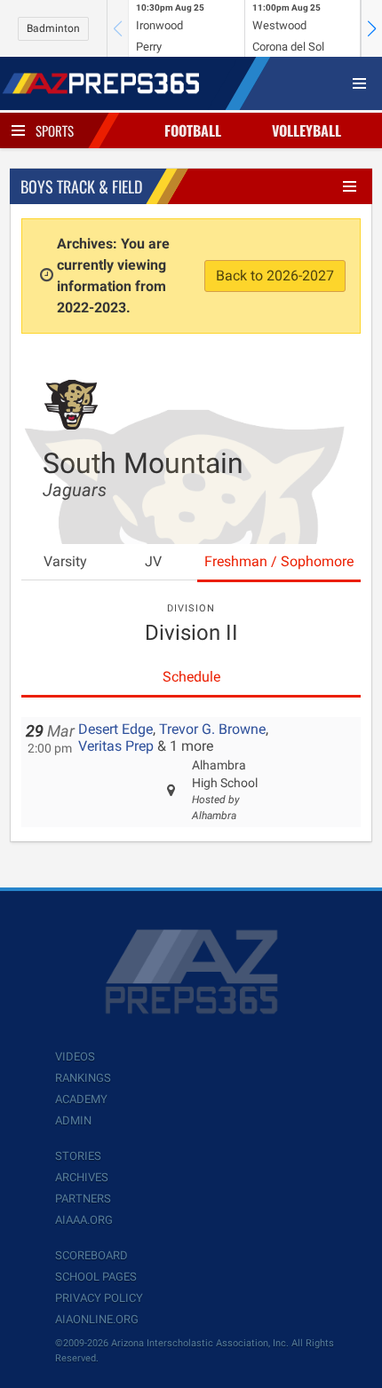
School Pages (96, 1276)
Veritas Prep (116, 745)
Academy (81, 1099)
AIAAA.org (84, 1219)
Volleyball (306, 130)
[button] (371, 28)
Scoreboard (91, 1255)
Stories (78, 1156)
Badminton (53, 28)
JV (153, 561)
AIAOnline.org (97, 1319)
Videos (75, 1056)
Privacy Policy (99, 1298)
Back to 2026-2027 (275, 275)
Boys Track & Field (81, 186)
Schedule (191, 676)
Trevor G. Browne (212, 729)
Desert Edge (115, 729)
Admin (73, 1120)
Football (192, 130)
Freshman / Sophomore (279, 561)
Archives (81, 1177)
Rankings (83, 1077)
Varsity (65, 561)
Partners (83, 1198)
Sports (55, 130)
